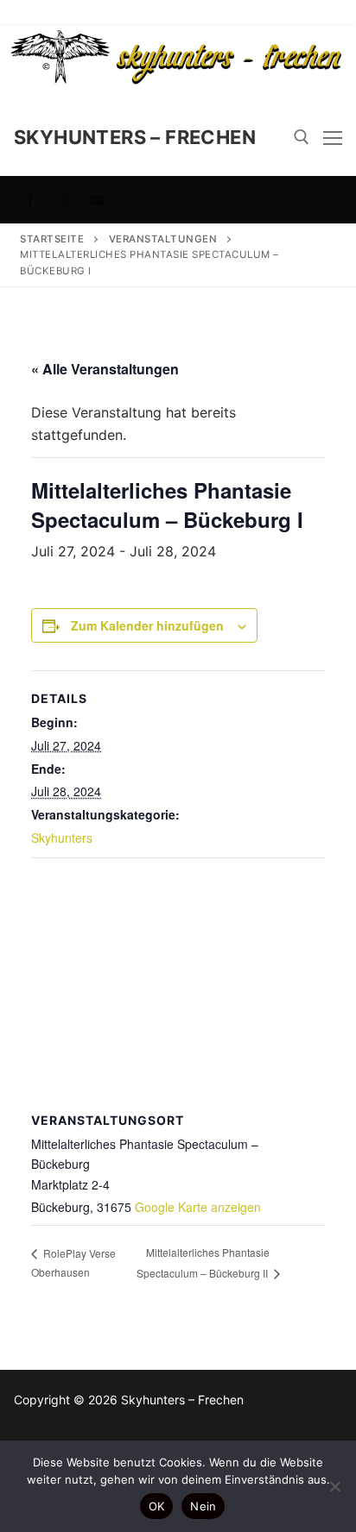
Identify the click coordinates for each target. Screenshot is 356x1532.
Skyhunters (61, 837)
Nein (203, 1506)
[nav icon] (332, 137)
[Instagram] (64, 199)
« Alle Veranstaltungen (105, 369)
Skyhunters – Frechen (135, 137)
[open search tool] (301, 137)
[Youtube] (97, 199)
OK (157, 1506)
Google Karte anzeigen (198, 1206)
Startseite (52, 239)
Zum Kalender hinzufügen (147, 625)
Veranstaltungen (163, 239)
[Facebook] (30, 199)
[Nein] (334, 1486)
